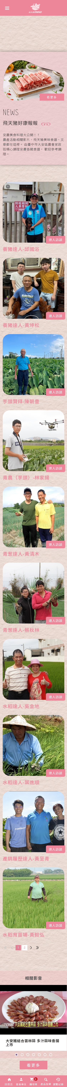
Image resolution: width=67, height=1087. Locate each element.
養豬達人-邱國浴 (21, 248)
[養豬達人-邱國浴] (33, 212)
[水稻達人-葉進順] (33, 745)
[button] (9, 1081)
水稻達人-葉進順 (21, 782)
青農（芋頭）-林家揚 (26, 477)
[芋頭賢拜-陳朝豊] (33, 364)
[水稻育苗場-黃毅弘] (33, 897)
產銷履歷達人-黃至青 (26, 858)
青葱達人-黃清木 (21, 553)
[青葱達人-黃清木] (33, 516)
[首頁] (35, 7)
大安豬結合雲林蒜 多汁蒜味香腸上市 (32, 1042)
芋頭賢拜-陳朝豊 (21, 401)
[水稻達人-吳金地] (33, 669)
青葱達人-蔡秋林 (21, 629)
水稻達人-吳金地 (21, 706)
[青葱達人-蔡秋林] (33, 593)
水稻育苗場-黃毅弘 (23, 934)
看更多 (52, 97)
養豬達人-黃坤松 (21, 325)
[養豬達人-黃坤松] (33, 288)
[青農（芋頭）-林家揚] (33, 440)
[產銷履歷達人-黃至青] (33, 821)
